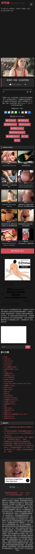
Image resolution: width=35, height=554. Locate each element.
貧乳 (5, 406)
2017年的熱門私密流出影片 (14, 495)
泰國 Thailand (8, 389)
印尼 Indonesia (8, 361)
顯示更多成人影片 (17, 251)
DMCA (28, 493)
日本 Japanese (25, 124)
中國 (5, 357)
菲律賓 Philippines (9, 402)
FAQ (21, 493)
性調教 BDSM (24, 120)
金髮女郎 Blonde (9, 410)
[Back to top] (30, 549)
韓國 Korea (7, 412)
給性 (8, 498)
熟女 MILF (7, 391)
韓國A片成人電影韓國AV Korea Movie (15, 414)
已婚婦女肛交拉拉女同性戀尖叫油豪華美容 (17, 441)
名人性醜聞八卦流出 (10, 367)
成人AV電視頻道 (9, 377)
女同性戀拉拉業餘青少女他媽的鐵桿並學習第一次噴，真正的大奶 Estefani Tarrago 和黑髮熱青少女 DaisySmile (19, 433)
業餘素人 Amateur (18, 128)
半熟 (18, 140)
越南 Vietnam (8, 408)
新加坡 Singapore (9, 379)
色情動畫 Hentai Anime (11, 400)
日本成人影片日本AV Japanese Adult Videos (17, 383)
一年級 (25, 136)
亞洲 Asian (7, 359)
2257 (27, 495)
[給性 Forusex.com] (14, 4)
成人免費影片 (29, 103)
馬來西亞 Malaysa (9, 418)
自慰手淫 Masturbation (18, 132)
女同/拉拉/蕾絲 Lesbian (11, 369)
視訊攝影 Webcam (14, 136)
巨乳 (5, 371)
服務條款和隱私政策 (11, 493)
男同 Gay (7, 393)
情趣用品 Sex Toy (11, 124)
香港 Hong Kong (9, 416)
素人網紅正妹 (8, 395)
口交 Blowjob (11, 120)
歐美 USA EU (8, 387)
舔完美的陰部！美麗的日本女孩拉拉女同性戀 (17, 443)
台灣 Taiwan (8, 365)
